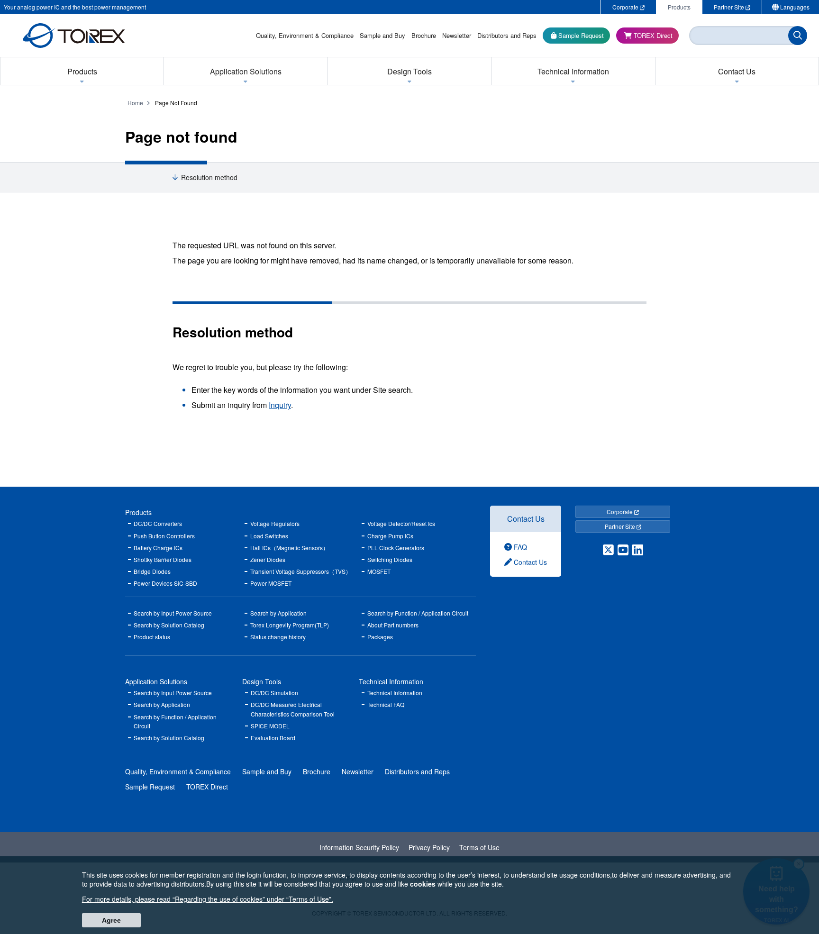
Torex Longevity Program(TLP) (289, 625)
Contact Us (526, 518)
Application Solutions (156, 681)
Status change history (278, 637)
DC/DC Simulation (274, 693)
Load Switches (269, 536)
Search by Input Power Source (173, 613)
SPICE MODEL (270, 726)
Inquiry (280, 404)
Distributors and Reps (417, 771)
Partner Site (621, 526)
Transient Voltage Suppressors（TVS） (300, 571)
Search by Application (278, 613)
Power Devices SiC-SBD (165, 583)
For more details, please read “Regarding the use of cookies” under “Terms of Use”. (207, 899)
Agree (111, 920)
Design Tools (261, 681)
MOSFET (379, 571)
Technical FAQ (385, 704)
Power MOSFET (270, 583)
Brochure (316, 771)
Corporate (620, 512)
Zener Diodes (267, 559)
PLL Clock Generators (395, 548)
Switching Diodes (389, 559)
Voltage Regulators (275, 523)
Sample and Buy (266, 771)
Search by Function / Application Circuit (417, 613)
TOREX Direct (207, 786)
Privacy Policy (429, 847)
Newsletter (357, 771)
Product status (152, 637)
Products (138, 512)
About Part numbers (393, 625)
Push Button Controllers (164, 536)
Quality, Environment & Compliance (178, 771)
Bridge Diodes (152, 571)
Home (135, 103)
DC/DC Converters (158, 523)
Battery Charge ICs (158, 548)
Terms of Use (479, 847)
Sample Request (150, 786)
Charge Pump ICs (390, 536)
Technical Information (391, 681)
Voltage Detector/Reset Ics (401, 523)
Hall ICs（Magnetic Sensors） (289, 548)
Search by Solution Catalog (169, 625)
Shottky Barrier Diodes (162, 559)
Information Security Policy (359, 847)
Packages (380, 637)
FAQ (519, 547)
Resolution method (209, 177)
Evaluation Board (273, 738)
